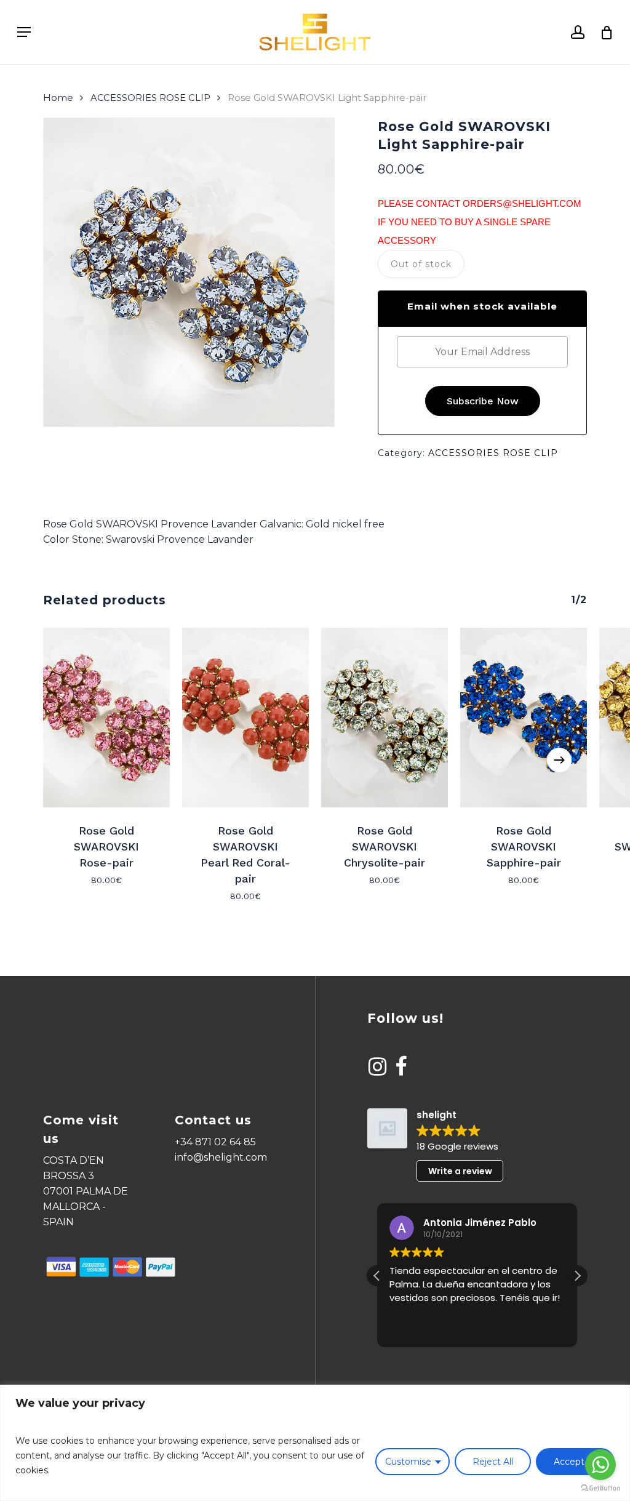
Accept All (575, 1461)
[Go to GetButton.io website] (600, 1488)
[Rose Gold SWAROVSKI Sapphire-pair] (523, 717)
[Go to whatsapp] (600, 1464)
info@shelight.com (221, 1157)
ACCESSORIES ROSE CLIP (150, 97)
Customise (408, 1461)
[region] (315, 1443)
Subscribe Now (483, 401)
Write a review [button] (460, 1171)
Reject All (492, 1461)
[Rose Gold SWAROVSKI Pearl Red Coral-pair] (245, 717)
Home (58, 97)
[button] (577, 1276)
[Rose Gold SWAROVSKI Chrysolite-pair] (384, 717)
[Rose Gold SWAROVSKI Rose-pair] (106, 717)
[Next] (559, 760)
